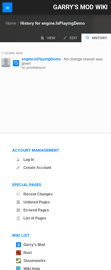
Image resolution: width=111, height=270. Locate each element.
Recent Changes (38, 194)
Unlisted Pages (36, 202)
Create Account (37, 168)
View (51, 38)
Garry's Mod (34, 245)
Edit (73, 38)
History (99, 38)
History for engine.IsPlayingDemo (52, 23)
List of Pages (34, 218)
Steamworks (34, 261)
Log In (28, 160)
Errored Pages (36, 210)
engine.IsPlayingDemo (41, 59)
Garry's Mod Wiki (80, 7)
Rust (27, 253)
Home (11, 23)
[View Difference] (16, 63)
